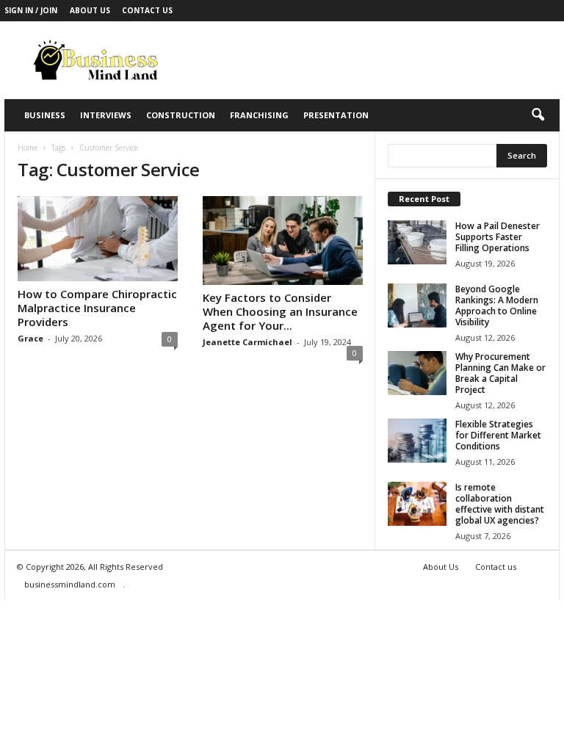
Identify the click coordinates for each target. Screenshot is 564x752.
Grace (30, 338)
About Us (90, 10)
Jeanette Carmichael (247, 341)
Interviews (105, 114)
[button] (537, 115)
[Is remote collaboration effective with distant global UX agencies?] (417, 504)
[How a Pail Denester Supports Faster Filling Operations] (417, 242)
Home (27, 147)
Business (44, 114)
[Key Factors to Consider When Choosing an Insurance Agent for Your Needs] (283, 240)
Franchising (259, 114)
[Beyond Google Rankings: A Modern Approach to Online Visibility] (417, 305)
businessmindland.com (69, 584)
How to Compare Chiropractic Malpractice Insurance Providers (97, 307)
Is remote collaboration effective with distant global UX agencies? (499, 504)
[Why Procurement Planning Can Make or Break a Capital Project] (417, 373)
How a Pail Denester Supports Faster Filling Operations (497, 237)
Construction (180, 114)
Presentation (336, 114)
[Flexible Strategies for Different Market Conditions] (417, 441)
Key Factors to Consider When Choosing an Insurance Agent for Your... (280, 311)
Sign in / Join (30, 10)
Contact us (147, 10)
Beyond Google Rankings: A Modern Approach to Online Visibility (496, 305)
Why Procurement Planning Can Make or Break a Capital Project (500, 373)
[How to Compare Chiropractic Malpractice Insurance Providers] (98, 238)
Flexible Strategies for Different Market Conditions (498, 435)
